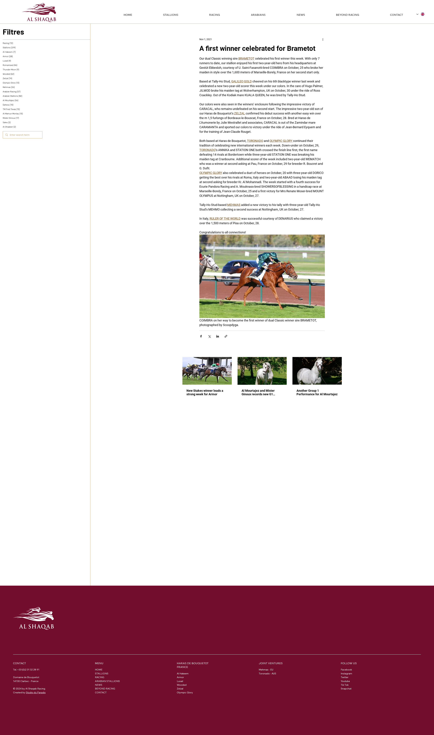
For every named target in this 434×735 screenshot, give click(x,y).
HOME (98, 669)
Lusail (180, 681)
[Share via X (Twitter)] (209, 336)
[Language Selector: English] (420, 14)
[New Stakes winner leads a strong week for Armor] (207, 371)
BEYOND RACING (105, 688)
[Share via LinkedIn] (217, 336)
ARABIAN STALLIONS (107, 681)
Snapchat (346, 688)
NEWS (98, 684)
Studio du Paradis (36, 692)
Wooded (181, 684)
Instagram (346, 673)
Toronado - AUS (267, 673)
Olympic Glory (185, 692)
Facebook (346, 669)
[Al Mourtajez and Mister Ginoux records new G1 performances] (262, 371)
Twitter (344, 677)
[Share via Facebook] (201, 336)
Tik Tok (345, 684)
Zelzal (180, 688)
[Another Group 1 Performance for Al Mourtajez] (317, 371)
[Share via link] (226, 336)
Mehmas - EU (266, 669)
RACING (99, 677)
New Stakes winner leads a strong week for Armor (204, 392)
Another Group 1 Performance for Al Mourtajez (317, 392)
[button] (157, 14)
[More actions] (323, 39)
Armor (180, 677)
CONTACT (101, 692)
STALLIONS (101, 673)
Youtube (345, 681)
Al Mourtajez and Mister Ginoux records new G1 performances (258, 392)
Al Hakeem (183, 673)
